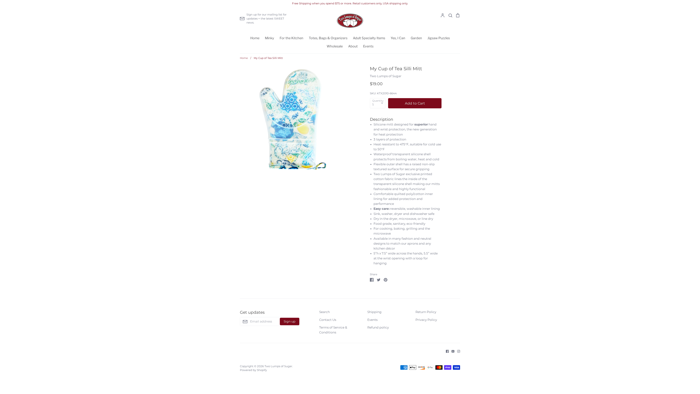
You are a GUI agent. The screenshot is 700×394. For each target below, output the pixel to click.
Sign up (289, 321)
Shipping (374, 312)
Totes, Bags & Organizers (328, 38)
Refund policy (378, 327)
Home (254, 38)
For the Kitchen (291, 38)
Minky (269, 38)
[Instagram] (457, 351)
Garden (416, 38)
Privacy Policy (426, 320)
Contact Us (327, 320)
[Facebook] (446, 351)
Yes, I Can (398, 38)
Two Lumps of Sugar (385, 76)
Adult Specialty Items (369, 38)
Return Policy (425, 312)
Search (324, 312)
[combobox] (377, 103)
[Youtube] (451, 351)
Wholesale (335, 46)
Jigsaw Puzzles (438, 38)
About (353, 46)
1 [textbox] (373, 105)
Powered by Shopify (253, 370)
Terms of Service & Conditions (333, 330)
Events (368, 46)
